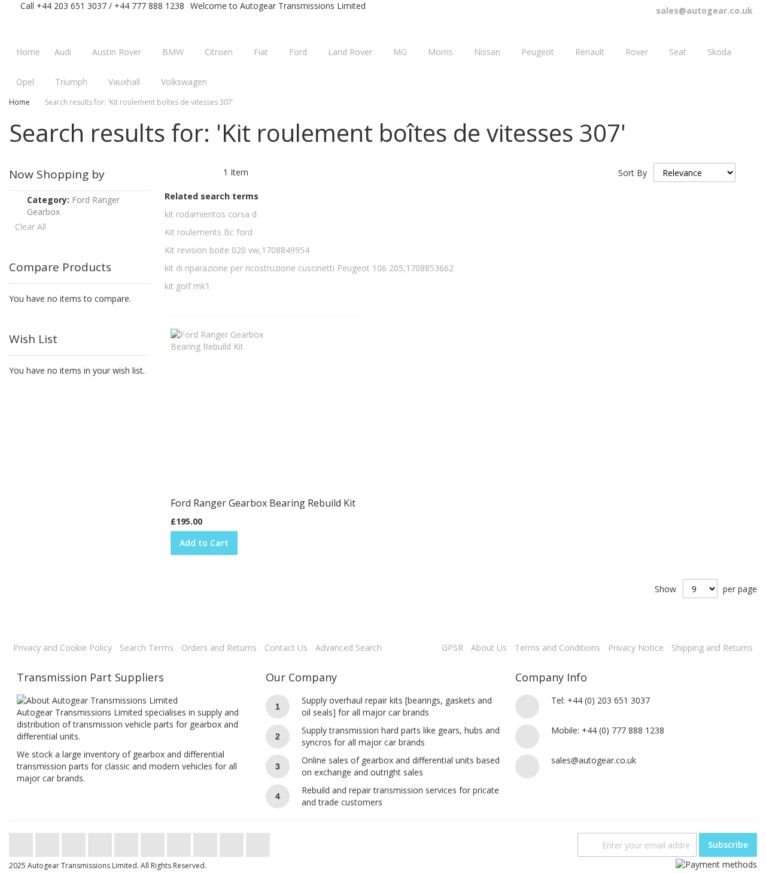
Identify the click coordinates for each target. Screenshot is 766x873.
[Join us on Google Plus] (75, 841)
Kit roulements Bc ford (209, 232)
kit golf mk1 (187, 286)
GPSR (452, 647)
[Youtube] (101, 841)
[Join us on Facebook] (48, 841)
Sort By (632, 172)
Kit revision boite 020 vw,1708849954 (237, 250)
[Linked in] (206, 841)
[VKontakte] (233, 841)
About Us (489, 647)
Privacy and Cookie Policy (62, 647)
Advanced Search (348, 647)
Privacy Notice (636, 647)
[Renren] (258, 841)
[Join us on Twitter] (22, 841)
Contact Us (286, 647)
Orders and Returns (219, 647)
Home (19, 102)
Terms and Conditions (557, 647)
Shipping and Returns (712, 647)
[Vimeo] (127, 841)
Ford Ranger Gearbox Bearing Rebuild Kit (263, 503)
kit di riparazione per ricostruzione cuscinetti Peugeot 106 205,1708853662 (309, 268)
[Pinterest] (180, 841)
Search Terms (147, 647)
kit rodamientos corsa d (211, 214)
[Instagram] (154, 841)
